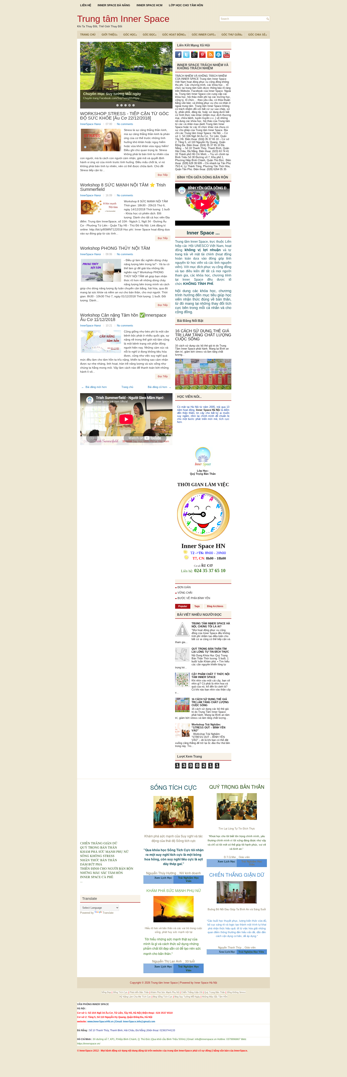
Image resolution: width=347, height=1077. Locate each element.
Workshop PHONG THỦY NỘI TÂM (115, 248)
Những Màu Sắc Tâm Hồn (214, 996)
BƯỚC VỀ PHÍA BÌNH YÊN (194, 598)
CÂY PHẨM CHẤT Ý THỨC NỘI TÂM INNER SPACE (211, 676)
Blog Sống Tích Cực (163, 996)
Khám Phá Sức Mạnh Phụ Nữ (165, 992)
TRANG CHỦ (87, 34)
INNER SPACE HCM (149, 5)
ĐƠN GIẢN (184, 587)
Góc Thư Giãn (231, 34)
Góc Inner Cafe (204, 34)
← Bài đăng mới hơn (94, 387)
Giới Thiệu (109, 34)
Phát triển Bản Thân (139, 992)
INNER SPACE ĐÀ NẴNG (114, 5)
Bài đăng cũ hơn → (159, 387)
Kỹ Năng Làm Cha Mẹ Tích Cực (136, 996)
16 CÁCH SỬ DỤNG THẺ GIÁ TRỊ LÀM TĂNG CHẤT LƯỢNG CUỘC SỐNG (203, 335)
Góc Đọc (149, 34)
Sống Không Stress (236, 992)
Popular (182, 606)
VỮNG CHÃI (185, 592)
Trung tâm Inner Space (123, 19)
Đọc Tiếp (163, 175)
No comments (125, 124)
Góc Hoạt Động (174, 34)
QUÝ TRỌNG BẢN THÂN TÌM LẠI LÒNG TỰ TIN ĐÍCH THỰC (210, 650)
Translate (108, 912)
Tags (197, 606)
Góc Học (130, 34)
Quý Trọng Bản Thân (215, 992)
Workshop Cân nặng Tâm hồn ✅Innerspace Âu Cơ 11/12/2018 (123, 317)
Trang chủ (127, 387)
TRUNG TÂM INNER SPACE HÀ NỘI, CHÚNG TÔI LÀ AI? (211, 625)
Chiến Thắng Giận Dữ (192, 992)
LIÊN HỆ (85, 5)
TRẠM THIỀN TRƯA (100, 94)
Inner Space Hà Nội (208, 409)
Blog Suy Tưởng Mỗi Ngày (187, 996)
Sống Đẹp (106, 992)
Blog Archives (215, 606)
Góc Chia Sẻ (257, 34)
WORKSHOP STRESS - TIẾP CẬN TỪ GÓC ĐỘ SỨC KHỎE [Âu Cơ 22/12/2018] (124, 115)
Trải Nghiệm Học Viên (251, 863)
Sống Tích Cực (120, 992)
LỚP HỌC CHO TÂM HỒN (186, 5)
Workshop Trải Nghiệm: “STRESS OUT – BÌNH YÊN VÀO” (208, 727)
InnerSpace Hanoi (91, 124)
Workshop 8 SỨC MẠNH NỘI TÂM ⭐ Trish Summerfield (123, 187)
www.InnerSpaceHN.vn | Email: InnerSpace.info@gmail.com (121, 1021)
